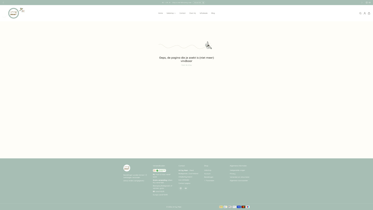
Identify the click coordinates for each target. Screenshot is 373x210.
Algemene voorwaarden (239, 180)
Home (160, 13)
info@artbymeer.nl (185, 177)
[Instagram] (366, 2)
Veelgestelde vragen (237, 170)
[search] (360, 13)
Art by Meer (177, 207)
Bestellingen (208, 177)
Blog (213, 13)
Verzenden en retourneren (239, 177)
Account (207, 174)
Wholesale (203, 13)
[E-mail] (369, 2)
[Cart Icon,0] (369, 13)
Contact (183, 13)
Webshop (170, 13)
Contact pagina (184, 183)
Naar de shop (186, 65)
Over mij (192, 13)
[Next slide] (362, 2)
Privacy (232, 174)
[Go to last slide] (3, 2)
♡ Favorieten (209, 180)
